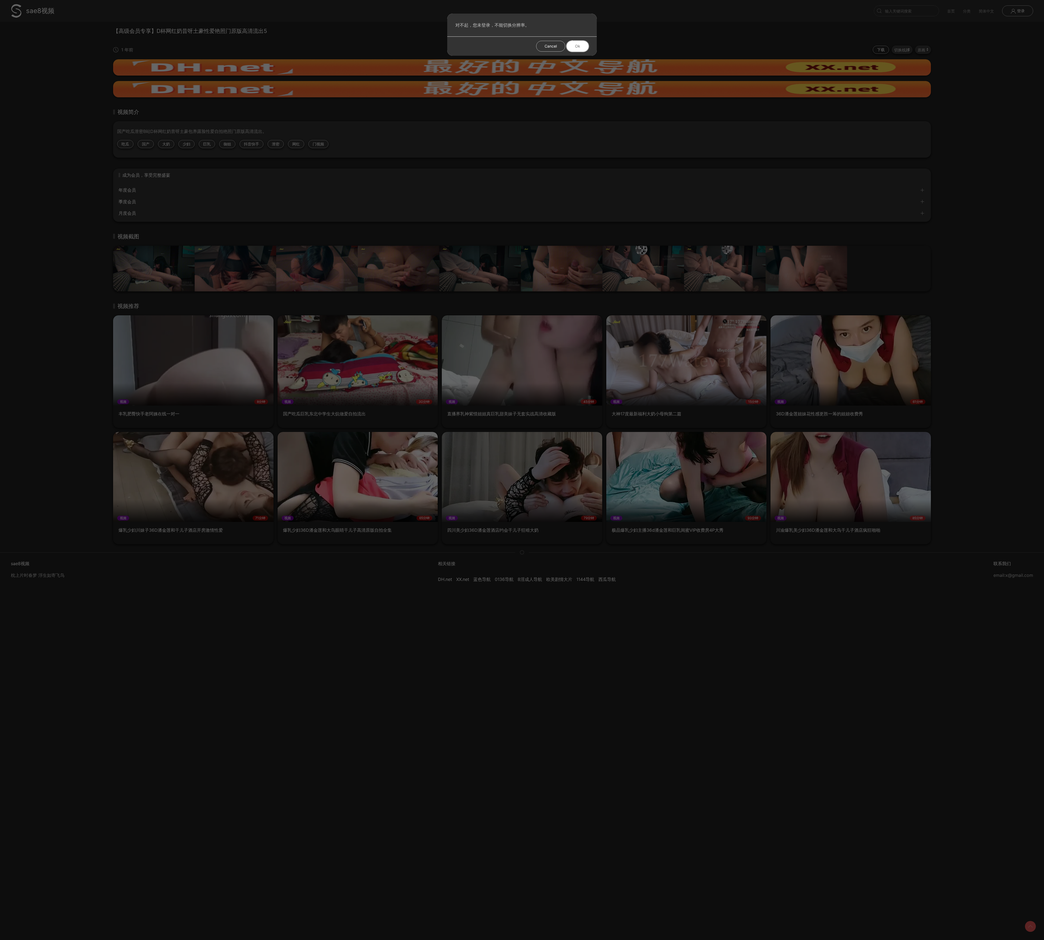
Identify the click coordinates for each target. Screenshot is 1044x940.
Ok (577, 46)
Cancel (551, 46)
